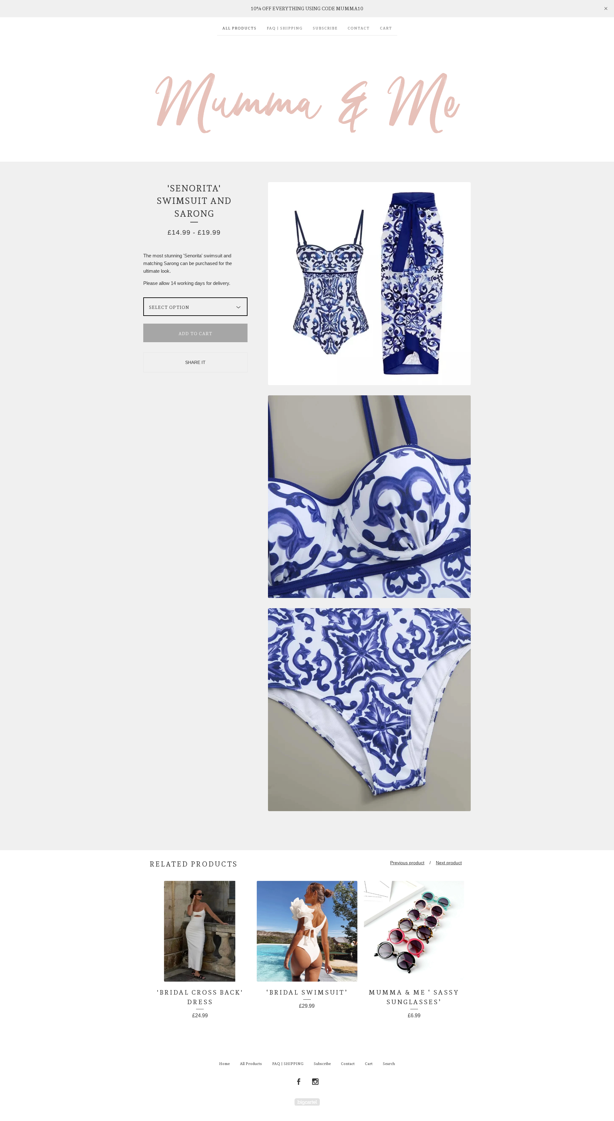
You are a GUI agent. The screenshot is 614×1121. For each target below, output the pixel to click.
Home (224, 1063)
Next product (449, 862)
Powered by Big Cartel (307, 1102)
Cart (386, 28)
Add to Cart (195, 333)
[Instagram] (315, 1082)
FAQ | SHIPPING (285, 28)
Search (389, 1063)
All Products (239, 28)
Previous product (407, 862)
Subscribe (325, 28)
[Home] (307, 95)
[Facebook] (298, 1082)
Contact (359, 28)
